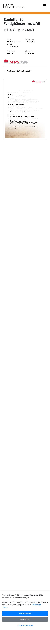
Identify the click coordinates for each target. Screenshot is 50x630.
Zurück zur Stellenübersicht (18, 71)
